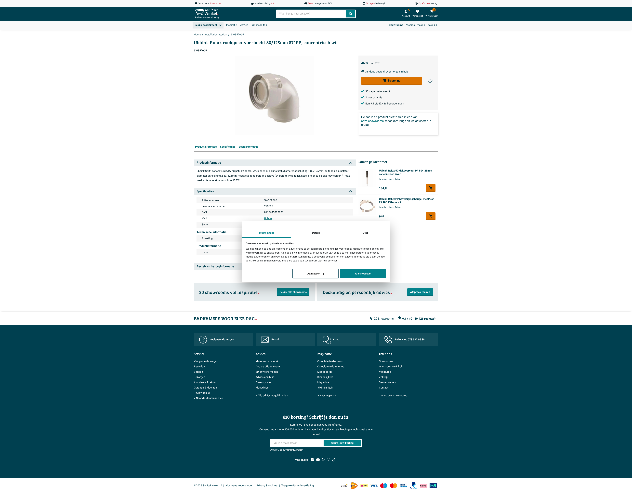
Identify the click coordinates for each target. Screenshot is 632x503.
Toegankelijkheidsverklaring (297, 486)
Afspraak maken (415, 25)
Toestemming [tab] (266, 232)
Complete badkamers (329, 361)
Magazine (323, 382)
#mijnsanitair (259, 25)
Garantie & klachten (205, 388)
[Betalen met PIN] (403, 485)
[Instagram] (328, 460)
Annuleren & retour (205, 382)
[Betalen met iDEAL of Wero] (364, 485)
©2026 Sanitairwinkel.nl (208, 486)
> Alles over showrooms (393, 396)
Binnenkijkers (325, 377)
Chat (336, 340)
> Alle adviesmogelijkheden (272, 396)
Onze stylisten (264, 382)
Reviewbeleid (202, 393)
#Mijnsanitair (325, 388)
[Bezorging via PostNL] (354, 485)
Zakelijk (432, 25)
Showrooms (396, 25)
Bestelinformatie (248, 147)
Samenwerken (387, 382)
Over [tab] (365, 232)
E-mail (275, 340)
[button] (430, 81)
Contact (383, 388)
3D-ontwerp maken (267, 372)
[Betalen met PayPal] (413, 485)
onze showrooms (372, 121)
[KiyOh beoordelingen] (344, 485)
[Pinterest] (323, 460)
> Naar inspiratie (327, 396)
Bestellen (199, 367)
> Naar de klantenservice (208, 398)
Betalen (198, 372)
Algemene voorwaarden (239, 486)
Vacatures (385, 372)
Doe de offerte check (268, 367)
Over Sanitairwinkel (390, 367)
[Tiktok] (334, 460)
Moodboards (324, 372)
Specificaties (227, 147)
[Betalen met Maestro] (383, 485)
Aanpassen (313, 273)
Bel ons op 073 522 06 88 (410, 340)
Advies (244, 25)
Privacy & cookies (267, 486)
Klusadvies (262, 388)
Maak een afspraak (267, 361)
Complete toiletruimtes (330, 367)
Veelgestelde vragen (222, 340)
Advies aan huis (265, 377)
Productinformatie (206, 147)
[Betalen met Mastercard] (393, 485)
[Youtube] (318, 460)
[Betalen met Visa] (374, 485)
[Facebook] (313, 460)
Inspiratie (231, 25)
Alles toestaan (363, 273)
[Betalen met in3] (433, 485)
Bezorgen (199, 377)
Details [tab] (316, 232)
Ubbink (268, 218)
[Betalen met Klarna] (423, 485)
